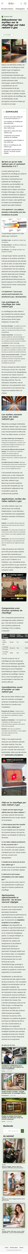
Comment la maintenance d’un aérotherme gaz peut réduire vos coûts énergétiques (12, 1067)
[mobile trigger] (3, 3)
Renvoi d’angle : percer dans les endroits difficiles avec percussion (12, 1167)
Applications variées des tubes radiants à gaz (13, 131)
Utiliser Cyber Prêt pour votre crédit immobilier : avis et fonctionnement (13, 1232)
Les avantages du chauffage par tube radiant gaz (13, 122)
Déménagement (5, 1095)
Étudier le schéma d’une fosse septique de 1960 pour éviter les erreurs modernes (12, 1117)
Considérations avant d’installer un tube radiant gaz (14, 141)
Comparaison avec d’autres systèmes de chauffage (12, 136)
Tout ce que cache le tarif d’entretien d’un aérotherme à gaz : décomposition (14, 294)
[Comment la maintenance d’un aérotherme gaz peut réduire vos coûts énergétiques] (14, 1055)
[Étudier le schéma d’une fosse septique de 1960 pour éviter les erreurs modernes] (14, 1106)
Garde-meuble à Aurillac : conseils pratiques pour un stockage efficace (14, 1092)
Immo (3, 1197)
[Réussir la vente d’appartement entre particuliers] (14, 1183)
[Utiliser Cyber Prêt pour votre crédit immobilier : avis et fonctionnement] (14, 1215)
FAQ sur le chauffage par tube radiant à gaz (12, 145)
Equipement (7, 34)
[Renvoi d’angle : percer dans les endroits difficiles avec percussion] (14, 1151)
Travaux (3, 1071)
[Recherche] (21, 3)
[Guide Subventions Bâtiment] (11, 3)
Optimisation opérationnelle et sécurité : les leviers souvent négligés (12, 151)
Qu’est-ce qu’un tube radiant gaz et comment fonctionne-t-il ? (13, 117)
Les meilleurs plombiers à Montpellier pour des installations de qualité (14, 212)
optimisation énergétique (14, 755)
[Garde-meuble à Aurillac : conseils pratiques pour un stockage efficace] (14, 1081)
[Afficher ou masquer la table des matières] (21, 112)
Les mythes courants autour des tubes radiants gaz (13, 127)
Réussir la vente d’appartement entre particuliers (13, 1199)
